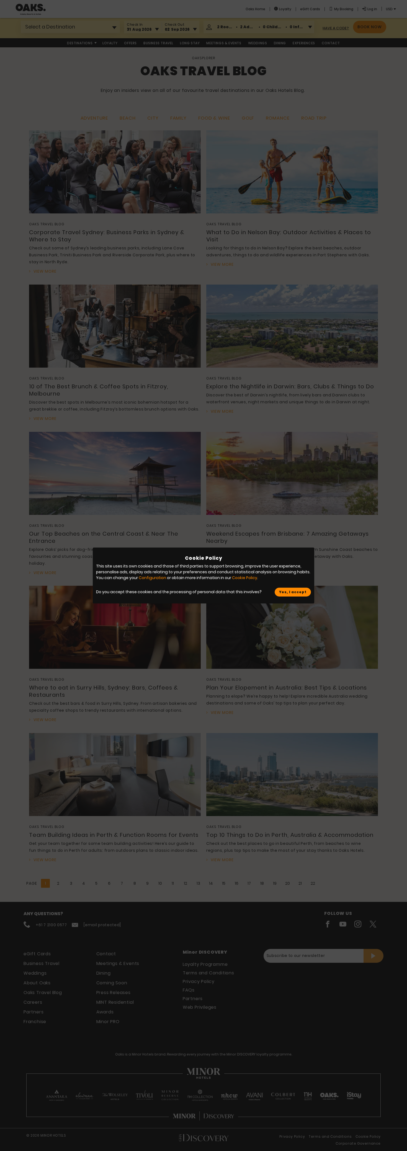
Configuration (152, 577)
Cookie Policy (244, 577)
